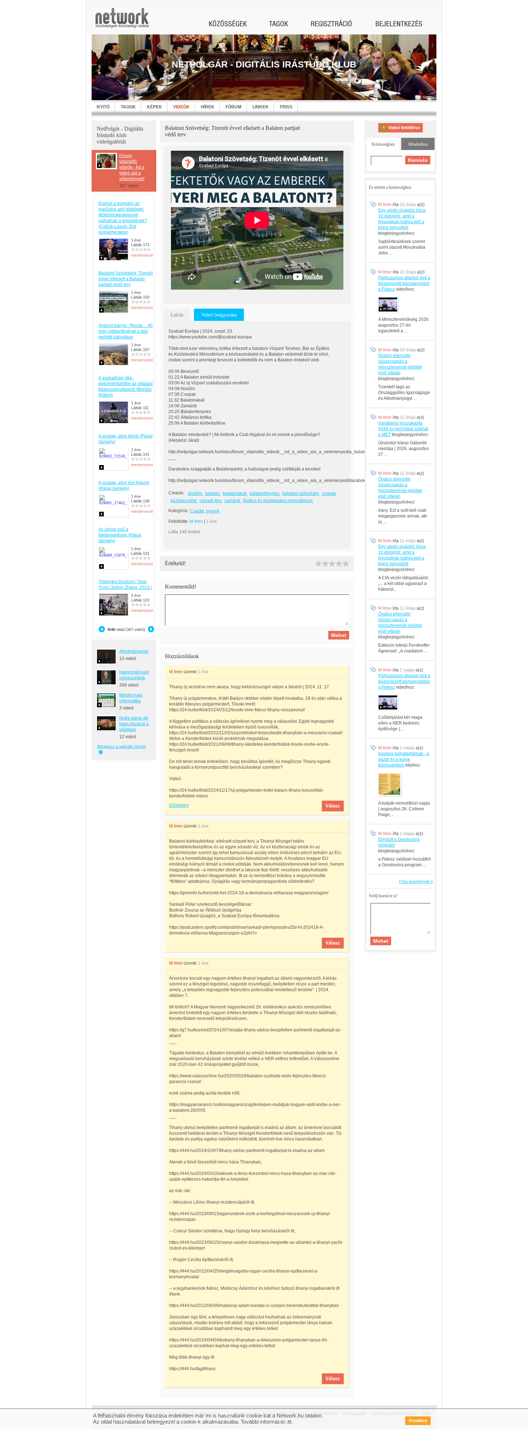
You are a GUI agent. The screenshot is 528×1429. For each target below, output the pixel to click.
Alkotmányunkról (135, 651)
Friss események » (416, 881)
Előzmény (179, 805)
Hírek (207, 106)
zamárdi (232, 500)
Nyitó (103, 106)
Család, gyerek (204, 511)
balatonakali (235, 493)
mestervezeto (143, 255)
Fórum (233, 106)
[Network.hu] (122, 21)
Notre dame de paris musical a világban (134, 724)
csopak (329, 493)
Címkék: (176, 493)
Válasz (332, 806)
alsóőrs (195, 493)
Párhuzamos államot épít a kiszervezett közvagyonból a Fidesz (404, 283)
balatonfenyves (264, 493)
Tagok (128, 106)
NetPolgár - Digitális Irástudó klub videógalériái (120, 135)
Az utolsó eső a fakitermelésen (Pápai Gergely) (119, 535)
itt (289, 1422)
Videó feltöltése (404, 127)
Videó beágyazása (219, 315)
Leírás (177, 315)
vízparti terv (210, 500)
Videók (181, 106)
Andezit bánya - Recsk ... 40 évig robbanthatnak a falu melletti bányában (125, 331)
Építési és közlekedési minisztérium (277, 500)
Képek (154, 106)
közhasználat (183, 500)
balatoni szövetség (300, 493)
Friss (286, 106)
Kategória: (178, 510)
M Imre (196, 521)
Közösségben (383, 144)
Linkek (261, 106)
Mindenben (418, 144)
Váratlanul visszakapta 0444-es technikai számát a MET (403, 429)
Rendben (418, 1420)
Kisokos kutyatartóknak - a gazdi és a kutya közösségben (403, 759)
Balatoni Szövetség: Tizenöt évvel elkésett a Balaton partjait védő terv (125, 279)
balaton (212, 493)
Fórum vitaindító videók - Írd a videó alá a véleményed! (131, 167)
